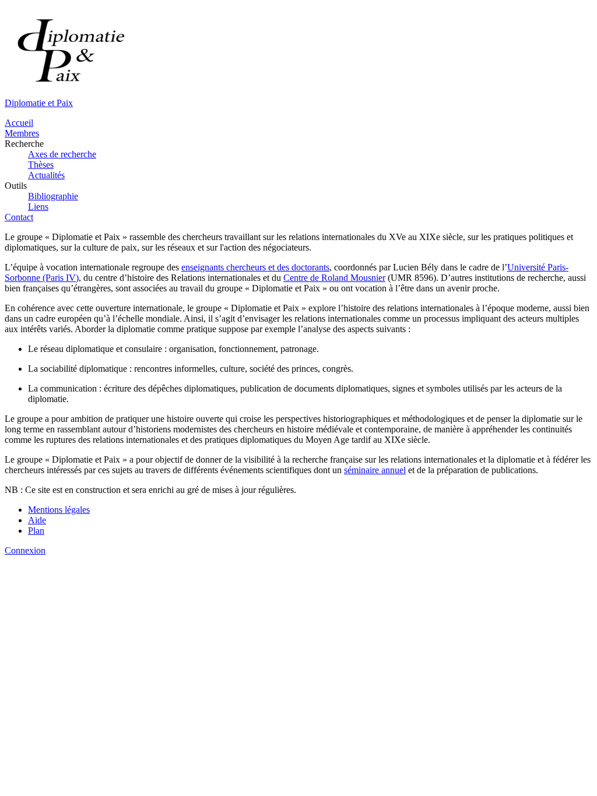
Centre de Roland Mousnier (334, 278)
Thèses (41, 165)
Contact (19, 217)
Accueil (19, 123)
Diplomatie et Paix (39, 103)
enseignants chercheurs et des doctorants (255, 267)
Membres (22, 133)
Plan (36, 531)
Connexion (25, 550)
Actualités (46, 175)
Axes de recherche (62, 154)
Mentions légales (59, 510)
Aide (37, 520)
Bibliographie (53, 196)
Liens (38, 207)
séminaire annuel (375, 470)
